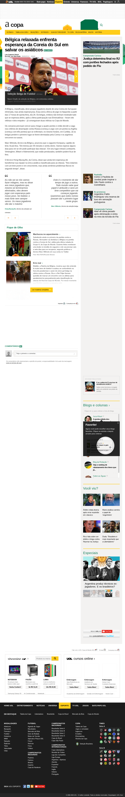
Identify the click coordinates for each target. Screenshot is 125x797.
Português (55, 774)
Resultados (32, 729)
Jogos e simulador (81, 729)
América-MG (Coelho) (105, 752)
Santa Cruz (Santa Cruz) (110, 763)
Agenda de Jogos (34, 726)
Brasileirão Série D (58, 736)
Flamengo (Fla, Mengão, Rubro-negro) (101, 738)
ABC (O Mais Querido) (101, 752)
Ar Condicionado (29, 693)
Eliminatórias (80, 736)
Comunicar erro (71, 303)
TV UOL (93, 2)
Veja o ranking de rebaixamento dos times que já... (104, 467)
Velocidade (8, 748)
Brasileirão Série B (58, 731)
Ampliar (70, 60)
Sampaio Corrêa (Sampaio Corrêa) (105, 763)
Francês (54, 767)
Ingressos (78, 731)
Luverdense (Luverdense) (114, 756)
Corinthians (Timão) (101, 734)
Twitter (28, 786)
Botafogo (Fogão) (114, 730)
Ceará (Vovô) (110, 756)
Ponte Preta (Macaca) (118, 760)
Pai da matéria (81, 32)
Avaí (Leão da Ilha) (118, 752)
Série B (102, 748)
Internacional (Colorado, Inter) (118, 738)
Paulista (31, 758)
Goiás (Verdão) (110, 738)
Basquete (7, 729)
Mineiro (30, 762)
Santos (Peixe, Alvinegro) (105, 742)
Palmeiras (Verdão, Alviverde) (101, 742)
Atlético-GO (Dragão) (114, 752)
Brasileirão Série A (58, 728)
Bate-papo (41, 2)
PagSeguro (108, 2)
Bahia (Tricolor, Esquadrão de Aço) (110, 730)
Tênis (6, 746)
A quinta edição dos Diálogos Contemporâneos (104, 420)
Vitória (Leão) (118, 742)
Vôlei (6, 751)
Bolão (90, 32)
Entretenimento (25, 706)
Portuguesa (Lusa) (101, 763)
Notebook (41, 693)
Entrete (67, 2)
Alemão (54, 762)
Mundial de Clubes (58, 752)
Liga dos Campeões (59, 755)
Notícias (50, 2)
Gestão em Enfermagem (95, 694)
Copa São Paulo (57, 741)
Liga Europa (56, 757)
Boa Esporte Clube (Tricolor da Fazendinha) (101, 756)
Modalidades (10, 723)
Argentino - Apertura (59, 760)
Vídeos (30, 748)
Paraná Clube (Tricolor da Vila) (114, 760)
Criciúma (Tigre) (110, 734)
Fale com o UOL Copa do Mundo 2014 (83, 650)
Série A (102, 726)
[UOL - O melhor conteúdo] (9, 2)
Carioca (30, 760)
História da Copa (81, 739)
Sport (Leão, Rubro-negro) (114, 742)
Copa (17, 24)
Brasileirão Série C (58, 733)
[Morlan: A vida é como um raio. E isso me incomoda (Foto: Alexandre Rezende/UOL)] (116, 596)
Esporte (58, 2)
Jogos (85, 706)
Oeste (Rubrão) (110, 760)
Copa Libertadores (58, 750)
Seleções (34, 32)
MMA (6, 739)
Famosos (84, 2)
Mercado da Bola (78, 714)
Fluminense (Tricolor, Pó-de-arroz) (105, 738)
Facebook (25, 786)
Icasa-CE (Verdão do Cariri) (118, 756)
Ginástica (7, 736)
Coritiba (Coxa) (105, 734)
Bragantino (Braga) (105, 756)
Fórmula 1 (7, 731)
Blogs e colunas (95, 405)
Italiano (54, 772)
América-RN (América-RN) (110, 752)
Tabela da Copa (22, 32)
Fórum (30, 741)
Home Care (109, 694)
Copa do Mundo (93, 714)
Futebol (6, 734)
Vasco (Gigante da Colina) (114, 763)
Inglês (54, 769)
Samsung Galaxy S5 (14, 693)
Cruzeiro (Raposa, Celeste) (114, 734)
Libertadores (39, 714)
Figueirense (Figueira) (118, 734)
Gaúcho (30, 765)
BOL (100, 2)
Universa (75, 2)
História (98, 32)
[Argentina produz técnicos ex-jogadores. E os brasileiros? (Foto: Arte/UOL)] (108, 596)
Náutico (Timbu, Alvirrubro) (105, 760)
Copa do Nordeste (34, 767)
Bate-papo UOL (99, 706)
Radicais (7, 743)
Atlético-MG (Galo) (101, 730)
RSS (32, 786)
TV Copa (71, 32)
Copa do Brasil (63, 714)
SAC (32, 2)
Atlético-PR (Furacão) (105, 730)
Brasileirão (50, 714)
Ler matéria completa (40, 290)
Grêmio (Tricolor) (114, 738)
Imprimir (60, 303)
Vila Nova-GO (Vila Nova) (118, 763)
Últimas (10, 32)
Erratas (101, 650)
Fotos (30, 746)
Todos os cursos (111, 659)
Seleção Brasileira (86, 744)
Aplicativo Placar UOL (35, 739)
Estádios (44, 32)
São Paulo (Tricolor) (110, 742)
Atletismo (7, 726)
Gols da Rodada (33, 734)
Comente (49, 50)
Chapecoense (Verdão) (118, 730)
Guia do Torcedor (58, 32)
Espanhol (55, 764)
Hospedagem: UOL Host (115, 795)
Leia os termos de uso (13, 363)
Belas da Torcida (34, 736)
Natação (7, 741)
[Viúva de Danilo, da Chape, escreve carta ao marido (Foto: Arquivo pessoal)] (101, 596)
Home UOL (8, 706)
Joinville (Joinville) (101, 760)
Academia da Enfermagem (75, 694)
